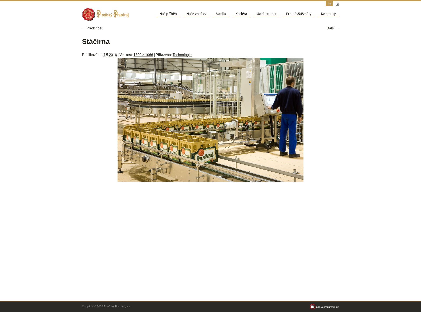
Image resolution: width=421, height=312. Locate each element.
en (337, 4)
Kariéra (241, 13)
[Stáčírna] (210, 181)
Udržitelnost (267, 13)
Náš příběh (168, 13)
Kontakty (328, 13)
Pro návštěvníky (298, 13)
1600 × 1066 (143, 55)
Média (221, 13)
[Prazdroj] (105, 14)
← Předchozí (92, 28)
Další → (332, 28)
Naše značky (196, 13)
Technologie (182, 55)
